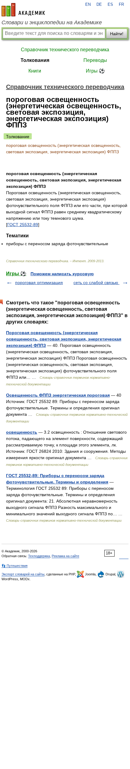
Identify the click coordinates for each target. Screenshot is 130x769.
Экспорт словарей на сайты (23, 574)
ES (110, 4)
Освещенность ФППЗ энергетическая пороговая (58, 395)
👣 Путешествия (15, 565)
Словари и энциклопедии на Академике (52, 22)
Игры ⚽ (95, 70)
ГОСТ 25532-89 (22, 224)
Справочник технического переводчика (65, 49)
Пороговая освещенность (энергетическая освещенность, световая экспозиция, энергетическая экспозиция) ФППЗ (63, 339)
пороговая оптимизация (39, 282)
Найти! (116, 33)
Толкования (35, 60)
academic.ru (23, 9)
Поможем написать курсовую (62, 273)
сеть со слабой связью (96, 282)
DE (99, 4)
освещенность (21, 432)
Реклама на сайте (65, 556)
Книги (34, 70)
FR (121, 4)
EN (88, 4)
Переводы (95, 60)
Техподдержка (39, 556)
